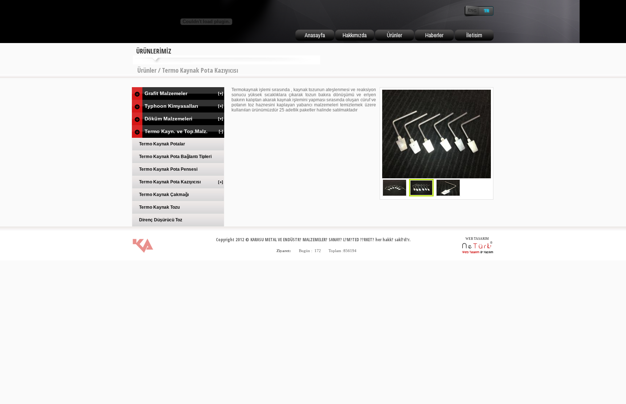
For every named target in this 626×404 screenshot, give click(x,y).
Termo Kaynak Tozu (159, 207)
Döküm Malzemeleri (184, 119)
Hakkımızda (355, 35)
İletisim (474, 35)
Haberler (434, 35)
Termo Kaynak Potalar (162, 143)
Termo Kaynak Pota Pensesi (168, 169)
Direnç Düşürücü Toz (160, 219)
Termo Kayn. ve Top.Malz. (184, 131)
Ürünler (394, 35)
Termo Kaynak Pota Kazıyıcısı (181, 181)
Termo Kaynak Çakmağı (164, 194)
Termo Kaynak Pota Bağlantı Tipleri (175, 156)
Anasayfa (315, 35)
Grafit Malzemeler (184, 93)
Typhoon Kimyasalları (184, 106)
